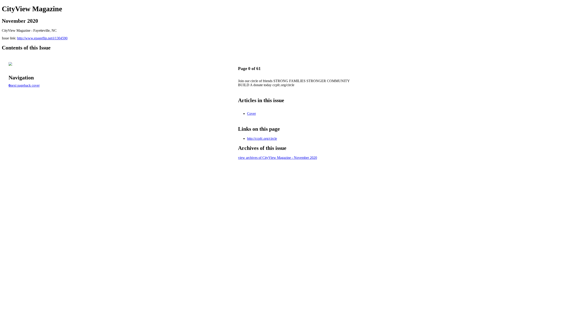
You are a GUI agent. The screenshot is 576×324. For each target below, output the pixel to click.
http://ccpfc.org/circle (262, 138)
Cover (251, 113)
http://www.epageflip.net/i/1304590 (42, 38)
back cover (32, 85)
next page (17, 85)
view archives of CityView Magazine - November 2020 (277, 158)
